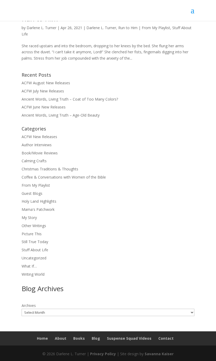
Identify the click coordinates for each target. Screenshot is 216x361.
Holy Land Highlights (39, 201)
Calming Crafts (34, 160)
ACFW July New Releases (43, 90)
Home (42, 338)
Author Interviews (37, 144)
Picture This (32, 233)
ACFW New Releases (39, 136)
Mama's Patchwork (38, 209)
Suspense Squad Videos (129, 338)
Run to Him (128, 27)
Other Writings (34, 225)
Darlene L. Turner (41, 27)
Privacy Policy (103, 353)
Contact (166, 338)
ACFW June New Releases (44, 106)
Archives (29, 305)
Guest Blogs (32, 193)
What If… (29, 266)
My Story (29, 217)
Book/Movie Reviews (40, 152)
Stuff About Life (35, 249)
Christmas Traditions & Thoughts (50, 168)
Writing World (33, 274)
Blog (96, 338)
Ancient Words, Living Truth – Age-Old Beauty (61, 115)
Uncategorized (34, 257)
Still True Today (35, 241)
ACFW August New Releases (46, 82)
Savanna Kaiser (159, 353)
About (60, 338)
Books (79, 338)
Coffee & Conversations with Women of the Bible (64, 177)
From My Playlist (156, 27)
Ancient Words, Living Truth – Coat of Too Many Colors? (70, 99)
